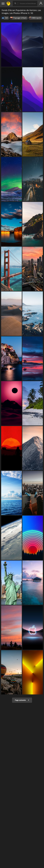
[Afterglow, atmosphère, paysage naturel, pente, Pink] (11, 403)
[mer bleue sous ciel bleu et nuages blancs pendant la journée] (11, 493)
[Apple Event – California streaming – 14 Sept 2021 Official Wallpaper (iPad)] (32, 627)
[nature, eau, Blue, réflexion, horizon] (11, 224)
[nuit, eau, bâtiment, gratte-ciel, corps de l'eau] (32, 179)
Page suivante (20, 700)
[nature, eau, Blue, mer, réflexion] (32, 358)
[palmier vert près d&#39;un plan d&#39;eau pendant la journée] (32, 403)
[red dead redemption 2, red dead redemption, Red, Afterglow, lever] (11, 448)
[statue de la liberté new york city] (11, 583)
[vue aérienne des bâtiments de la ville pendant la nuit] (32, 269)
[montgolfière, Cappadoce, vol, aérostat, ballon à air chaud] (11, 672)
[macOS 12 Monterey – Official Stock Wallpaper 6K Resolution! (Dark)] (11, 45)
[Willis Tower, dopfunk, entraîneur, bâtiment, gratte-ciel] (32, 493)
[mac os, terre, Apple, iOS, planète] (11, 538)
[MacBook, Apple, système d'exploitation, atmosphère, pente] (32, 45)
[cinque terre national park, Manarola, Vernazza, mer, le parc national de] (32, 224)
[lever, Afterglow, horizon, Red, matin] (11, 627)
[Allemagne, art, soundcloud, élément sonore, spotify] (32, 448)
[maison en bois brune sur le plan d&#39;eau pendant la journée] (32, 583)
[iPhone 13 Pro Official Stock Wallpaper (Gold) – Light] (32, 672)
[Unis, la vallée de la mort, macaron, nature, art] (11, 313)
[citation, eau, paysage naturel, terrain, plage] (32, 313)
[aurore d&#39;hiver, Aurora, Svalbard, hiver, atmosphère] (11, 179)
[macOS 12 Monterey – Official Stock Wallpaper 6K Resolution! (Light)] (32, 89)
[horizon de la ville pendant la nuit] (11, 89)
